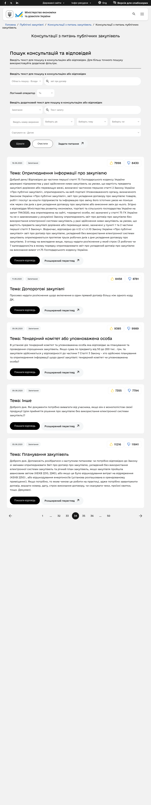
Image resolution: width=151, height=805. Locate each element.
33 (67, 515)
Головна (10, 24)
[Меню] (142, 14)
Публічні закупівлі (32, 24)
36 (92, 515)
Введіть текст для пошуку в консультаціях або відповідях (48, 73)
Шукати (20, 143)
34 (75, 515)
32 (59, 515)
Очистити (43, 143)
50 (108, 515)
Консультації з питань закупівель (70, 24)
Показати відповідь (24, 260)
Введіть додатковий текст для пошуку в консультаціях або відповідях (56, 102)
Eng (104, 3)
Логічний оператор (22, 93)
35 (83, 515)
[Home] (67, 14)
